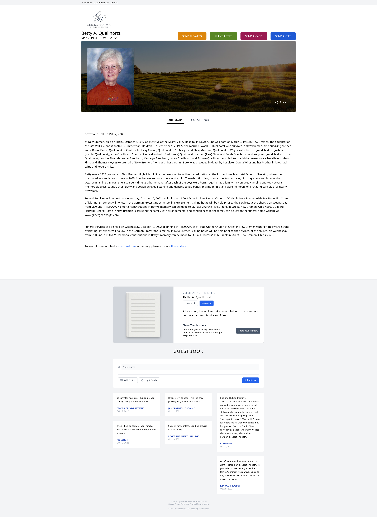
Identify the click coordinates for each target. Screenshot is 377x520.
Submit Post (251, 380)
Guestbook (200, 120)
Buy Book (206, 303)
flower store (178, 246)
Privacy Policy (180, 504)
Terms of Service (196, 504)
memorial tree (127, 246)
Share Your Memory (248, 330)
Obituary (175, 120)
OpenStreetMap (191, 508)
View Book (190, 303)
